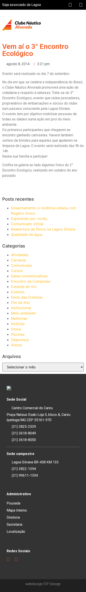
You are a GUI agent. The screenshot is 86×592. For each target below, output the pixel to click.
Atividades (19, 255)
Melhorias (19, 318)
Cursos (17, 270)
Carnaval (18, 260)
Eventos (17, 292)
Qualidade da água (26, 234)
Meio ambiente (23, 313)
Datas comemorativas (29, 276)
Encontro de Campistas (30, 281)
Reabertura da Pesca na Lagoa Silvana (43, 229)
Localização (16, 531)
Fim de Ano (20, 302)
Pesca (16, 329)
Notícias (18, 324)
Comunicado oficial (27, 224)
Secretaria (14, 524)
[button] (81, 25)
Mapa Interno (17, 510)
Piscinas (17, 334)
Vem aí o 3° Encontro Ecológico (35, 50)
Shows (16, 345)
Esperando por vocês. (29, 218)
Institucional (21, 308)
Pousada (13, 503)
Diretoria (13, 517)
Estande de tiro (24, 286)
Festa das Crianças (27, 297)
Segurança (20, 339)
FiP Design (52, 584)
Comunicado (21, 265)
